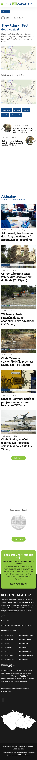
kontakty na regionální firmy (14, 605)
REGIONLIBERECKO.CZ (8, 655)
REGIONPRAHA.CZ (7, 647)
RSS (31, 625)
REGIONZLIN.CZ (24, 647)
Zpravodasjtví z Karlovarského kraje (13, 199)
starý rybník (6, 110)
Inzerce (3, 625)
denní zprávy (17, 602)
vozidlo (5, 115)
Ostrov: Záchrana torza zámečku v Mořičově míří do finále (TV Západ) (24, 130)
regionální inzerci (12, 611)
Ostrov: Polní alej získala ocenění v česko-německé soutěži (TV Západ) (12, 143)
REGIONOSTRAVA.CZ (26, 655)
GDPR (15, 749)
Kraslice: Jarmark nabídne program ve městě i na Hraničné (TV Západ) (18, 402)
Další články (18, 458)
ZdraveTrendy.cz (6, 691)
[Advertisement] (18, 171)
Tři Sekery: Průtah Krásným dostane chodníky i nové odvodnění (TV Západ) (18, 319)
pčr (19, 115)
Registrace (17, 625)
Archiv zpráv (25, 625)
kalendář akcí (26, 605)
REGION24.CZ (23, 659)
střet (12, 115)
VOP (19, 749)
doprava (17, 110)
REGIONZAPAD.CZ (7, 639)
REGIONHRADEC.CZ (7, 659)
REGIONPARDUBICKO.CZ (27, 635)
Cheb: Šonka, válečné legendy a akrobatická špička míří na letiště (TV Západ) (16, 444)
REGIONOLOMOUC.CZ (26, 651)
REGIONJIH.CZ (6, 643)
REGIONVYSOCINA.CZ (26, 639)
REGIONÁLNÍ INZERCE (19, 584)
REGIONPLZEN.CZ (7, 635)
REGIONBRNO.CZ (25, 643)
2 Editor (8, 18)
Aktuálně (6, 12)
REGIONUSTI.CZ (6, 651)
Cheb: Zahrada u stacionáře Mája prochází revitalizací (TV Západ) (17, 361)
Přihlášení (10, 625)
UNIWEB (23, 676)
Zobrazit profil (18, 539)
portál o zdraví (16, 688)
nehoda (26, 110)
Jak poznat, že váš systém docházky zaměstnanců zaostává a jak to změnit (17, 236)
